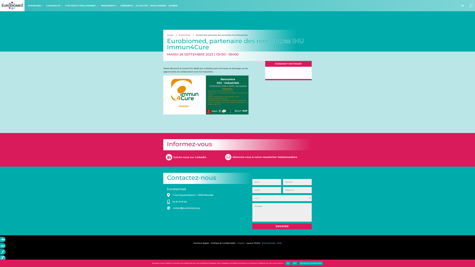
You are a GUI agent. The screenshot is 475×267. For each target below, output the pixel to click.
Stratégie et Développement (80, 6)
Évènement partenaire (288, 64)
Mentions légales (201, 243)
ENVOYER (282, 226)
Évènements (127, 6)
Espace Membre (158, 6)
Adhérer (173, 6)
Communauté (53, 6)
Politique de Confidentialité (223, 243)
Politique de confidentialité (311, 263)
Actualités (142, 6)
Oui (288, 263)
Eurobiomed (34, 6)
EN (462, 6)
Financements (108, 6)
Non (295, 263)
